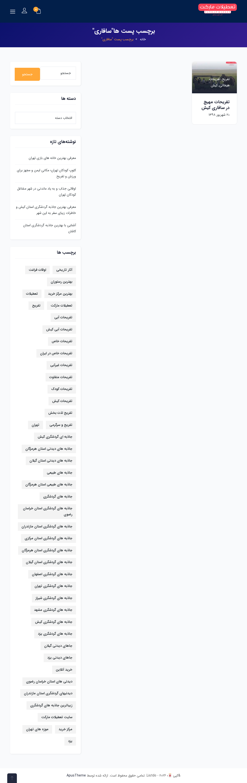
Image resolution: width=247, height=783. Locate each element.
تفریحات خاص (62, 341)
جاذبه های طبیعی (59, 472)
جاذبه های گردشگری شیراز (53, 598)
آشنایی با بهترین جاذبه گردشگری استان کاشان (49, 228)
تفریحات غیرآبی (61, 365)
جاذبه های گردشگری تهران (53, 586)
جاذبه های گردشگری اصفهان (52, 574)
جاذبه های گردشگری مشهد (53, 610)
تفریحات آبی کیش (59, 329)
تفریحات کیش (62, 401)
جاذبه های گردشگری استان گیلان (49, 562)
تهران (35, 425)
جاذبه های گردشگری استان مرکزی (48, 538)
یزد (70, 741)
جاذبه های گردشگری (57, 496)
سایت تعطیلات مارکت (56, 717)
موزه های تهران (37, 729)
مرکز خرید (65, 729)
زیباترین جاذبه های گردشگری (51, 705)
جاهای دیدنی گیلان (58, 645)
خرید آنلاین (64, 669)
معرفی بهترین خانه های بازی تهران (52, 158)
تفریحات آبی (63, 317)
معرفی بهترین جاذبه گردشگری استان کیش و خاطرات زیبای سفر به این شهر (46, 210)
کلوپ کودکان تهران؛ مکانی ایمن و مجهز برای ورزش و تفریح (46, 173)
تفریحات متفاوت (60, 377)
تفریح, (225, 79)
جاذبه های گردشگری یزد (55, 633)
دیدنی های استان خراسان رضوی (49, 681)
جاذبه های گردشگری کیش (53, 622)
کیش (214, 85)
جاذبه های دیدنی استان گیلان (50, 460)
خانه (143, 39)
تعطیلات (32, 293)
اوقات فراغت (37, 269)
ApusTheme (76, 775)
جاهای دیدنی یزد (59, 657)
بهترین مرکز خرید (60, 293)
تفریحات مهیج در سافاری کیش (215, 105)
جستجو (27, 74)
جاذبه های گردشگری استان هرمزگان (47, 550)
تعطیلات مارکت (61, 305)
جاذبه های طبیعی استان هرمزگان (48, 484)
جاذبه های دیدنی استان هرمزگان (48, 448)
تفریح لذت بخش (60, 412)
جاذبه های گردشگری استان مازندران (46, 526)
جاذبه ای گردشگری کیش (55, 436)
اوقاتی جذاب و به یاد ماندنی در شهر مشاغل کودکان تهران (46, 191)
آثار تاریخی (64, 269)
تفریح (36, 305)
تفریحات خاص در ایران (56, 353)
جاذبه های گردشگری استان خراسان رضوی (47, 511)
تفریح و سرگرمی (60, 425)
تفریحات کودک (61, 389)
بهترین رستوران (61, 281)
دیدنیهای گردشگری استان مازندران (48, 693)
